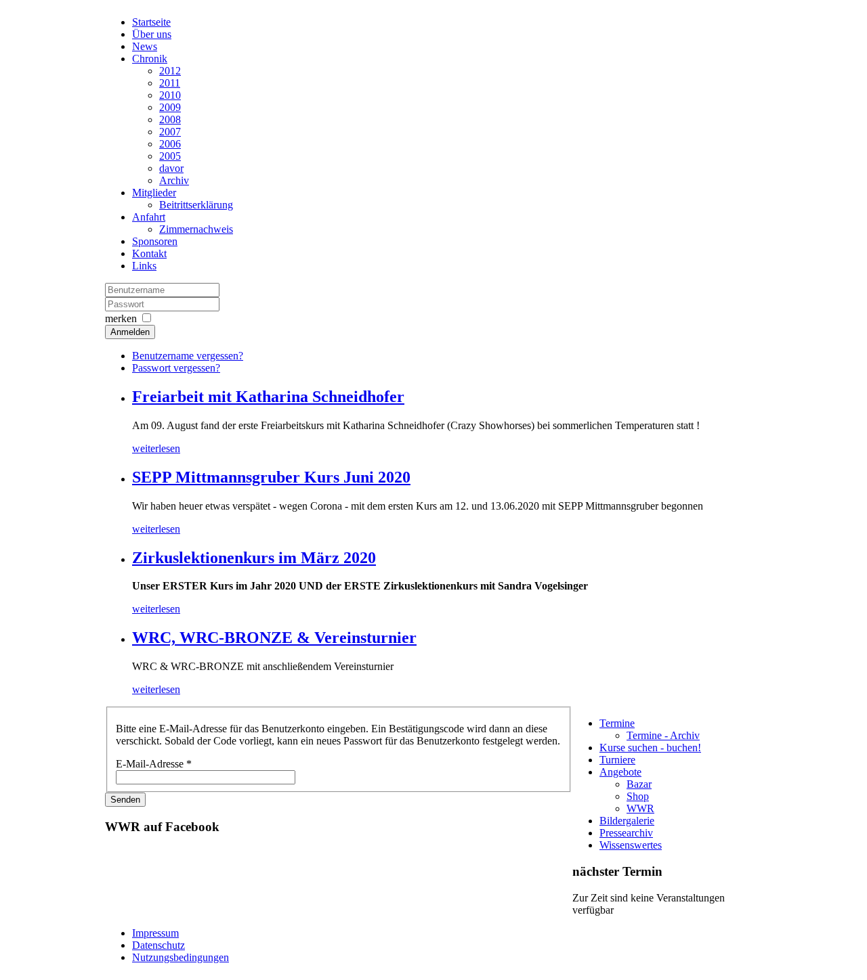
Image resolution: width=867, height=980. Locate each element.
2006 (170, 144)
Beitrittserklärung (196, 204)
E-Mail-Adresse (154, 764)
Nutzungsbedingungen (180, 957)
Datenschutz (158, 945)
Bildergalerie (626, 820)
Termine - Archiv (663, 735)
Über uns (151, 34)
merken (121, 318)
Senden (125, 800)
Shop (638, 796)
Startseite (151, 22)
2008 (170, 119)
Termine (617, 723)
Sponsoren (154, 241)
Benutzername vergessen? (187, 355)
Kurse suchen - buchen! (650, 747)
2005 (170, 156)
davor (171, 168)
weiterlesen (156, 448)
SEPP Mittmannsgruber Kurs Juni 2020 (271, 477)
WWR (640, 808)
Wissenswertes (630, 845)
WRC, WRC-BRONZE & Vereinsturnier (274, 637)
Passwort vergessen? (176, 368)
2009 (170, 107)
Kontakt (149, 253)
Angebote (620, 772)
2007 (170, 131)
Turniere (617, 759)
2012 (170, 70)
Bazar (639, 784)
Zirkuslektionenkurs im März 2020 (254, 557)
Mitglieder (154, 192)
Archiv (174, 180)
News (144, 46)
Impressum (155, 933)
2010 (170, 95)
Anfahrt (148, 217)
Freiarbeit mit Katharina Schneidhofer (268, 396)
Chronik (149, 58)
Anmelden (130, 332)
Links (144, 265)
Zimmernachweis (196, 229)
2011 (169, 83)
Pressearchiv (626, 833)
